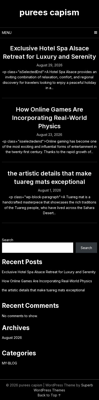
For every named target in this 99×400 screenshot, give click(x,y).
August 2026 (12, 338)
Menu (7, 33)
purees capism (49, 12)
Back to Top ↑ (49, 395)
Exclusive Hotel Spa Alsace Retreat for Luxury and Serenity (49, 272)
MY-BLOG (9, 363)
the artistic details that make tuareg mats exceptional (43, 290)
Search (7, 240)
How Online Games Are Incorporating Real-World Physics (49, 118)
